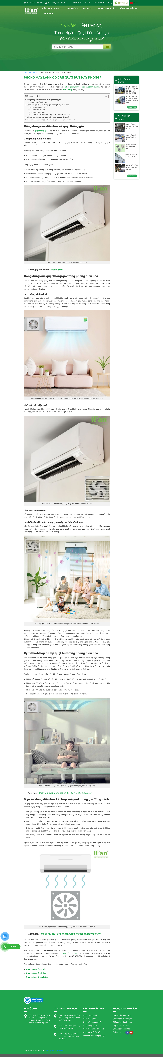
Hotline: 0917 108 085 (35, 3)
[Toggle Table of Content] (105, 96)
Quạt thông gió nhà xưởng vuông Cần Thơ (132, 126)
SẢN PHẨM (71, 8)
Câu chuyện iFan (51, 8)
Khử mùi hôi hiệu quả (38, 110)
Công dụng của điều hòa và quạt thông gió (44, 100)
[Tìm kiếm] (107, 46)
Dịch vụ (87, 8)
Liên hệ (109, 3)
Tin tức (87, 3)
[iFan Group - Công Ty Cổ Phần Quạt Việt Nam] (31, 11)
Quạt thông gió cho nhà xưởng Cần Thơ (131, 137)
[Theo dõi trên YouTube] (131, 1033)
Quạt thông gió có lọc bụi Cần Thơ (132, 155)
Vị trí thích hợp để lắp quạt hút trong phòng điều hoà (48, 117)
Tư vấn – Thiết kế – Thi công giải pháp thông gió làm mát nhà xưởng (132, 90)
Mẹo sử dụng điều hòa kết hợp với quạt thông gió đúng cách (51, 120)
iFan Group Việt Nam (54, 1050)
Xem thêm (132, 107)
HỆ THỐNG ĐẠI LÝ (106, 8)
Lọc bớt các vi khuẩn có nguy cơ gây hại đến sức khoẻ (50, 114)
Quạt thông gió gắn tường (37, 977)
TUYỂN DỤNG (98, 3)
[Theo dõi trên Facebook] (127, 1033)
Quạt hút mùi (56, 269)
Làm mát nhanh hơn (38, 112)
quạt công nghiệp (70, 953)
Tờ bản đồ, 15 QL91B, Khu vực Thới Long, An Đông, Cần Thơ (69, 1036)
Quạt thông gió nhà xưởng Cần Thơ (131, 147)
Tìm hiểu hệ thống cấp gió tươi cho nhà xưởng (132, 167)
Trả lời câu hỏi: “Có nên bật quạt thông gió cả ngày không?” (71, 933)
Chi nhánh (77, 3)
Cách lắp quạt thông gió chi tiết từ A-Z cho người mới (65, 793)
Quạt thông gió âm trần (36, 969)
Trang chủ (27, 72)
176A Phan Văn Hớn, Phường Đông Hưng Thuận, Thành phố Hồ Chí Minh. (69, 1017)
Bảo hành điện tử (129, 8)
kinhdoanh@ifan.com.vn (56, 3)
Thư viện (48, 13)
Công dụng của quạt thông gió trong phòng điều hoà (48, 105)
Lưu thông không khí (37, 107)
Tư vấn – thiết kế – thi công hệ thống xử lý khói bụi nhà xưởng (132, 100)
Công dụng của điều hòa (38, 102)
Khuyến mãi (123, 3)
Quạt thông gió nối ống (36, 973)
